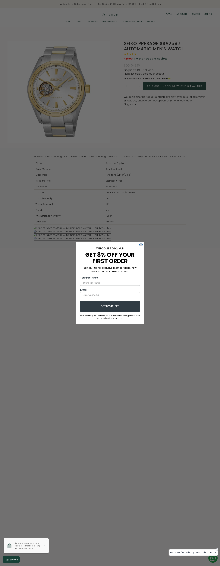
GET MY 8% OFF (110, 306)
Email (83, 290)
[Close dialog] (140, 244)
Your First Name (89, 277)
